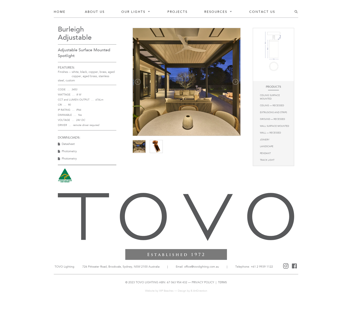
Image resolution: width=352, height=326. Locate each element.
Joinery (264, 140)
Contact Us (262, 12)
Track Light (267, 160)
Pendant (265, 153)
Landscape (266, 146)
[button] (149, 12)
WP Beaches (166, 291)
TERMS (222, 282)
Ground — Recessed (272, 119)
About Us (95, 12)
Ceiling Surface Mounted (270, 97)
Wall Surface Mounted (274, 126)
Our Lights (133, 12)
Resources (215, 12)
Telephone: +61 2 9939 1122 (254, 266)
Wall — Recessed (270, 133)
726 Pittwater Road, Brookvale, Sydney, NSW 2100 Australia (121, 266)
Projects (177, 12)
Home (60, 12)
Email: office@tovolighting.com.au (197, 266)
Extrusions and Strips (273, 113)
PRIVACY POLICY (203, 282)
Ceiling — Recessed (272, 106)
